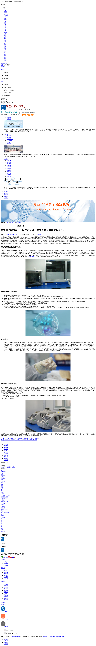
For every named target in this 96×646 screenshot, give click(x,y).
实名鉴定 (9, 170)
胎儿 (2, 473)
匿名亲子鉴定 (4, 497)
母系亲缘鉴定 (4, 509)
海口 (5, 52)
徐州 (5, 26)
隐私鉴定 (9, 135)
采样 (2, 530)
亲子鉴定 (6, 562)
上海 (5, 21)
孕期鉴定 (9, 137)
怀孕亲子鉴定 (4, 493)
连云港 (5, 32)
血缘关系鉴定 (4, 501)
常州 (5, 27)
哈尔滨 (5, 19)
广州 (5, 49)
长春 (5, 18)
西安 (5, 60)
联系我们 (6, 194)
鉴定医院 (9, 143)
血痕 (2, 484)
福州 (5, 40)
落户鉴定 (9, 168)
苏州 (5, 29)
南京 (5, 23)
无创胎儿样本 (4, 478)
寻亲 (2, 511)
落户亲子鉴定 (4, 514)
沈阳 (5, 16)
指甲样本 (3, 475)
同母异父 (3, 508)
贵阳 (5, 57)
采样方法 (6, 191)
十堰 (2, 479)
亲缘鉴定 (9, 117)
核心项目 (2, 81)
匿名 (2, 470)
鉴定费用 (9, 142)
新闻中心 (6, 159)
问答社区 (6, 134)
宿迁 (5, 35)
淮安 (5, 34)
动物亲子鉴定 (4, 515)
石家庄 (5, 12)
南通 (5, 30)
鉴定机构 (9, 160)
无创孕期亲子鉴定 (5, 495)
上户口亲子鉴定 (5, 512)
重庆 (5, 54)
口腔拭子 (3, 531)
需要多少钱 (4, 471)
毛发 (2, 487)
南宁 (5, 51)
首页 (2, 65)
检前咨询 (2, 69)
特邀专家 (9, 174)
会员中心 (6, 198)
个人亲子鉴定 (4, 498)
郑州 (5, 45)
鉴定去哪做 (10, 139)
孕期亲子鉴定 (30, 256)
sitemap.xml (62, 636)
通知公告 (9, 171)
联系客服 (3, 66)
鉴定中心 (6, 196)
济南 (5, 43)
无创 (2, 490)
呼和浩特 (6, 15)
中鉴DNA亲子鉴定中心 (10, 234)
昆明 (5, 59)
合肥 (5, 38)
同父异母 (3, 506)
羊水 (2, 482)
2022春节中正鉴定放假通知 (8, 467)
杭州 (5, 37)
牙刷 (2, 476)
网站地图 (56, 636)
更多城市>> (4, 63)
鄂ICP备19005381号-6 (48, 636)
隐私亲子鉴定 (4, 492)
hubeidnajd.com (16, 636)
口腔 (2, 486)
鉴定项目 (3, 559)
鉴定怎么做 (10, 140)
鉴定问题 (9, 173)
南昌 (5, 41)
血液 (2, 528)
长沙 (5, 48)
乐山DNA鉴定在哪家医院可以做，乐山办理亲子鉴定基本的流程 (20, 438)
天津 (5, 10)
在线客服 (3, 98)
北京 (5, 8)
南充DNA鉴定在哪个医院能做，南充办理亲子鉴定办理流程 (19, 440)
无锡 (5, 24)
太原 (5, 13)
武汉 (5, 46)
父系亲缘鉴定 (4, 481)
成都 (5, 56)
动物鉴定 (9, 119)
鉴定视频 (9, 176)
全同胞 (2, 504)
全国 (2, 3)
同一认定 (3, 503)
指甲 (2, 489)
